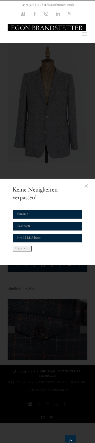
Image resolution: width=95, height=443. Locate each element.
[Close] (86, 186)
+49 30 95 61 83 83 (31, 4)
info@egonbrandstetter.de (59, 4)
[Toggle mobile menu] (84, 34)
